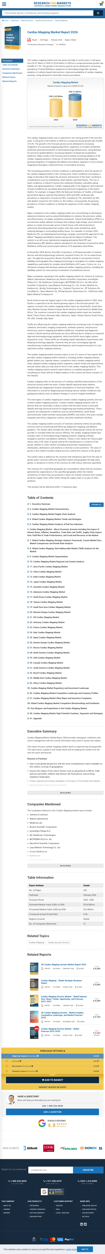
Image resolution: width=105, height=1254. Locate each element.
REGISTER (88, 1170)
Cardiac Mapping (36, 942)
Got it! (85, 1249)
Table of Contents (10, 65)
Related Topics (8, 77)
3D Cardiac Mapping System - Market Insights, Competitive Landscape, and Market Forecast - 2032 (62, 1015)
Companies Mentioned (12, 73)
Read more (65, 793)
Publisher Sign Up (89, 1206)
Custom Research (37, 1213)
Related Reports (9, 81)
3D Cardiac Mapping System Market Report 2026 (63, 964)
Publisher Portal (89, 1209)
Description (7, 61)
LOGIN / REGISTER (62, 1213)
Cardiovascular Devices (58, 942)
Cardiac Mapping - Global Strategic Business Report (61, 981)
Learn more (71, 1249)
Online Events (88, 1213)
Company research (37, 1209)
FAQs (58, 1209)
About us (7, 1206)
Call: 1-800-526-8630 (52, 1106)
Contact (59, 1206)
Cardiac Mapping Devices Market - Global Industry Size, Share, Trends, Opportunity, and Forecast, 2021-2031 (64, 999)
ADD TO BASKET (52, 1080)
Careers (6, 1209)
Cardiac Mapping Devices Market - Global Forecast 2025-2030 (60, 1030)
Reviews (6, 1213)
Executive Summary (11, 69)
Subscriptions (36, 1216)
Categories (34, 1206)
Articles (85, 1216)
